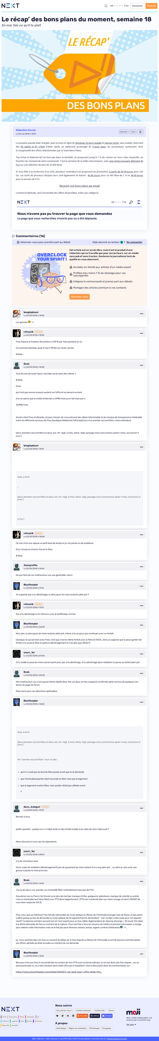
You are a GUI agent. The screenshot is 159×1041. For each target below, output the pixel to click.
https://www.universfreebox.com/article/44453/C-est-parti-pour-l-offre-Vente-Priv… (59, 972)
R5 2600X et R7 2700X (33, 146)
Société (15, 1025)
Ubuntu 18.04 (111, 142)
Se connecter (134, 242)
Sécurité (5, 1025)
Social (29, 1021)
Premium (151, 6)
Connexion (137, 6)
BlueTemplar (31, 584)
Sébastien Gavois (26, 130)
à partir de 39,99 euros (121, 171)
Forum (111, 1011)
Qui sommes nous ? (64, 1011)
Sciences (38, 1021)
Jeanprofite (30, 565)
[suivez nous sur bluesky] (57, 1016)
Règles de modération (77, 1028)
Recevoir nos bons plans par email (79, 186)
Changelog (106, 1028)
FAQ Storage (94, 1028)
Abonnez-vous (79, 296)
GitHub (96, 1016)
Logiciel (14, 1021)
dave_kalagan (32, 806)
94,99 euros (137, 175)
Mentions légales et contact (117, 1039)
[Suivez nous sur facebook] (68, 1016)
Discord (108, 1016)
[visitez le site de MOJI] (133, 1013)
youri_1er (29, 652)
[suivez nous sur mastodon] (63, 1016)
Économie (13, 1017)
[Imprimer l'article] (140, 132)
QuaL (27, 363)
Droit (4, 1017)
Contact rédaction (83, 1011)
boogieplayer (31, 312)
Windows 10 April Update (88, 142)
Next (22, 1021)
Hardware (30, 1017)
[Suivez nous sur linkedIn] (73, 1016)
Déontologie (61, 1028)
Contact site (99, 1011)
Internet (5, 1021)
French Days (99, 146)
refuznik (29, 331)
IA (38, 1017)
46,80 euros (94, 175)
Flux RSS (83, 1016)
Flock (22, 1017)
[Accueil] (10, 5)
